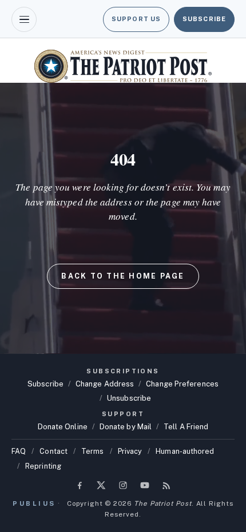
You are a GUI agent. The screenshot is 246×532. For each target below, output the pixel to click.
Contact (53, 451)
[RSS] (166, 485)
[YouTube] (145, 485)
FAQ (18, 451)
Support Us (136, 18)
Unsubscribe (129, 398)
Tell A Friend (186, 426)
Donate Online (63, 426)
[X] (101, 485)
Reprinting (43, 466)
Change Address (105, 384)
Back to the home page (122, 276)
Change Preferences (182, 384)
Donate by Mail (126, 426)
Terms (92, 451)
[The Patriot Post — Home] (123, 66)
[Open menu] (24, 19)
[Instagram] (123, 485)
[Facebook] (79, 485)
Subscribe (204, 18)
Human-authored (185, 451)
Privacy (130, 451)
